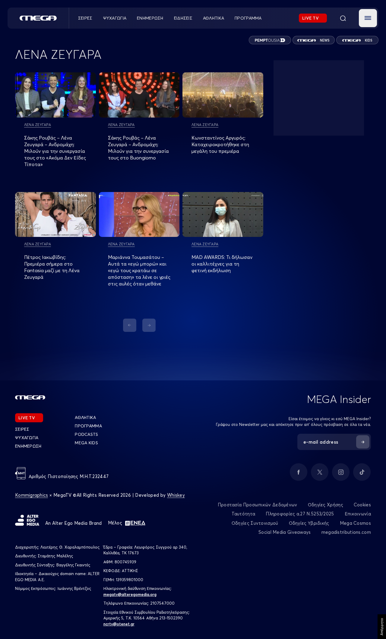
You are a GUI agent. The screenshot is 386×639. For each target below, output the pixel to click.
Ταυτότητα (243, 514)
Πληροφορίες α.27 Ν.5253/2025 (300, 514)
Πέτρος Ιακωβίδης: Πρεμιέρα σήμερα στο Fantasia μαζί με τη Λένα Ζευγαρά (52, 267)
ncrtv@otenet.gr (118, 624)
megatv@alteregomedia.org (130, 594)
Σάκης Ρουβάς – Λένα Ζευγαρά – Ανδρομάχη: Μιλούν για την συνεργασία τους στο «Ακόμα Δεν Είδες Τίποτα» (55, 151)
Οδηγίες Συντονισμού (255, 523)
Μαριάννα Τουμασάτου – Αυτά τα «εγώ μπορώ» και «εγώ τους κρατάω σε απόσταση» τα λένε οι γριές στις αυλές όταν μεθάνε (139, 270)
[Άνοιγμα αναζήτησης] (343, 18)
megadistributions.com (346, 532)
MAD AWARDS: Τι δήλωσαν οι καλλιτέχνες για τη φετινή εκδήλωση (221, 263)
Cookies (362, 505)
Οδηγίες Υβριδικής (309, 523)
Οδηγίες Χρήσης (325, 505)
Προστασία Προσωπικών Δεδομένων (257, 505)
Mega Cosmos (355, 523)
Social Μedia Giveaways (284, 532)
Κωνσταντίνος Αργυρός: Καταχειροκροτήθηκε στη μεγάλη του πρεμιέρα (220, 144)
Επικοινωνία (358, 514)
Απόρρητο (381, 626)
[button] (368, 18)
